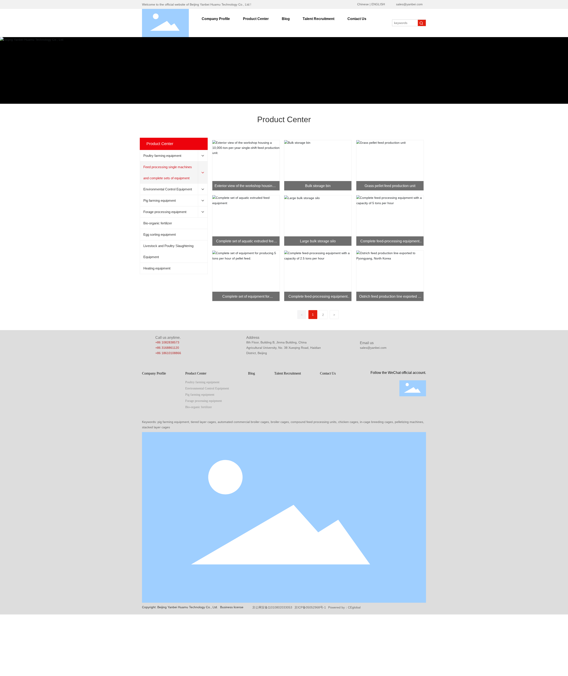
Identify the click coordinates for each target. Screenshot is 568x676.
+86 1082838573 (167, 342)
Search (422, 23)
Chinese (363, 4)
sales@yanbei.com (409, 4)
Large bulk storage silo (318, 241)
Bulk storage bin (318, 186)
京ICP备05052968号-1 (310, 607)
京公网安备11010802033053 (272, 607)
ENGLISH (378, 4)
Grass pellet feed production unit (390, 186)
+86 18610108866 (168, 353)
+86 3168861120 (167, 347)
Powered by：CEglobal (344, 607)
